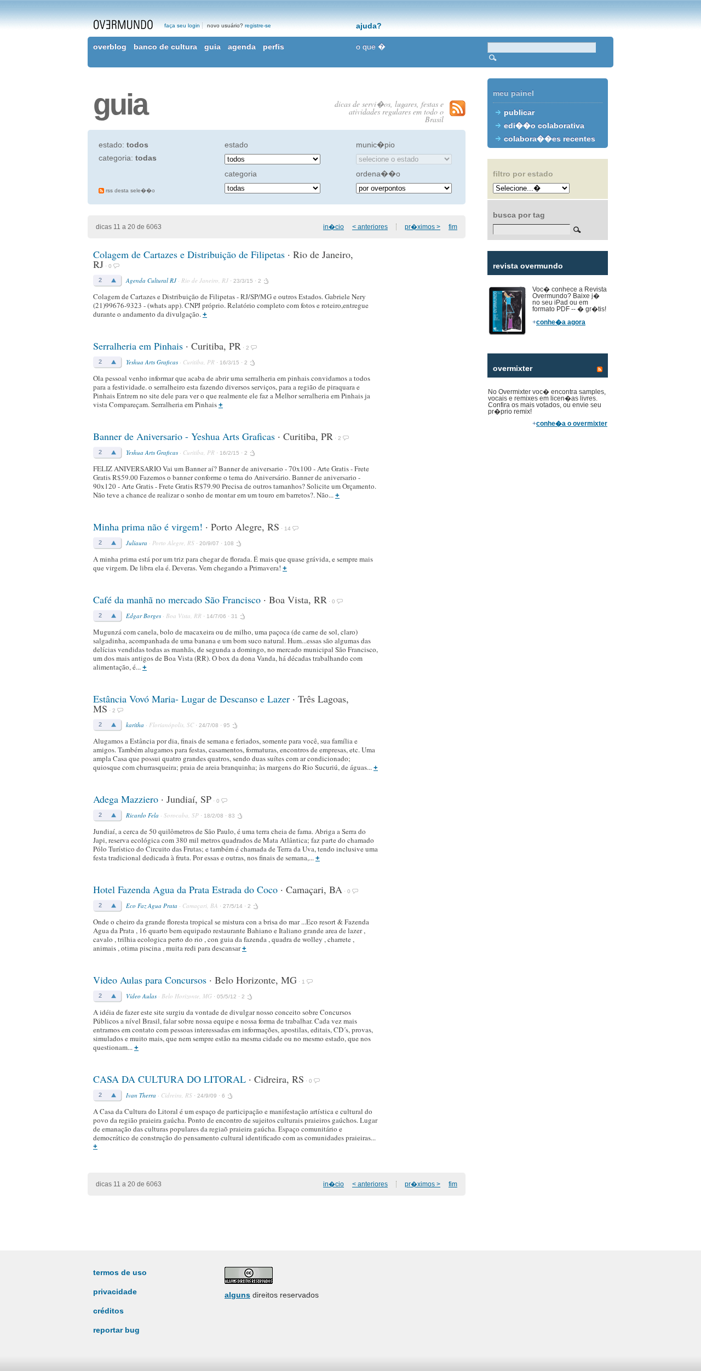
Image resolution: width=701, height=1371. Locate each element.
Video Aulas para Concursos (149, 979)
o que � (371, 46)
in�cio (333, 227)
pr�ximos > (422, 227)
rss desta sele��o (130, 190)
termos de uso (120, 1272)
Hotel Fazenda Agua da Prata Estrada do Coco (185, 889)
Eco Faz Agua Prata (151, 905)
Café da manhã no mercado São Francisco (177, 599)
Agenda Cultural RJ (151, 280)
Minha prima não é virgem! (148, 526)
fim (453, 227)
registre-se (258, 25)
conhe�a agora (560, 322)
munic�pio (375, 144)
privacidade (115, 1291)
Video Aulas (141, 996)
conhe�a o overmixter (571, 423)
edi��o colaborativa (544, 125)
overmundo (123, 24)
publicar (519, 112)
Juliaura (136, 543)
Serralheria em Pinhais (139, 345)
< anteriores (370, 227)
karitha (135, 725)
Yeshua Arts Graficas (152, 362)
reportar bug (116, 1330)
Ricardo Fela (142, 815)
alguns (237, 1294)
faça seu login (182, 25)
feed (599, 369)
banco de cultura (165, 46)
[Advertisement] (547, 624)
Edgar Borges (143, 616)
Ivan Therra (141, 1095)
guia (212, 46)
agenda (242, 46)
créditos (108, 1310)
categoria (241, 173)
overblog (110, 46)
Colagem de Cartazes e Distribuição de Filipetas (189, 254)
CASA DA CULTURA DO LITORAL (169, 1079)
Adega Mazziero (125, 799)
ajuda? (369, 25)
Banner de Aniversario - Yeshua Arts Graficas (184, 436)
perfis (273, 46)
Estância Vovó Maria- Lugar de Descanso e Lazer (191, 698)
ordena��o (378, 173)
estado (236, 144)
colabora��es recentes (549, 138)
